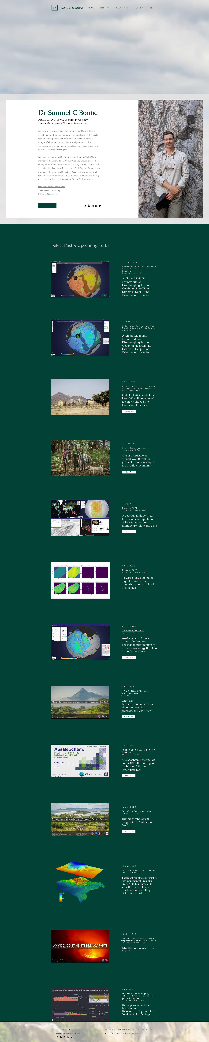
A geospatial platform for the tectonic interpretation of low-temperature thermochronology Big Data (139, 520)
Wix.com (148, 1029)
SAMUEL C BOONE (72, 7)
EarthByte (56, 161)
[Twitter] (100, 205)
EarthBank (83, 179)
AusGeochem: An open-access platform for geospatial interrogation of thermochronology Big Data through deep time (139, 644)
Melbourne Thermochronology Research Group (73, 164)
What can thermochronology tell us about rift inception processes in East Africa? (137, 706)
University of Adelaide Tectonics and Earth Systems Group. (68, 168)
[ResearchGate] (92, 205)
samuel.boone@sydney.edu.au (51, 186)
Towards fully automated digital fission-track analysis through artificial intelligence (138, 583)
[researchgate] (64, 1037)
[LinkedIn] (96, 205)
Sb (54, 7)
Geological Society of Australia (66, 172)
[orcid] (88, 205)
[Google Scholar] (85, 205)
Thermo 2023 (130, 570)
